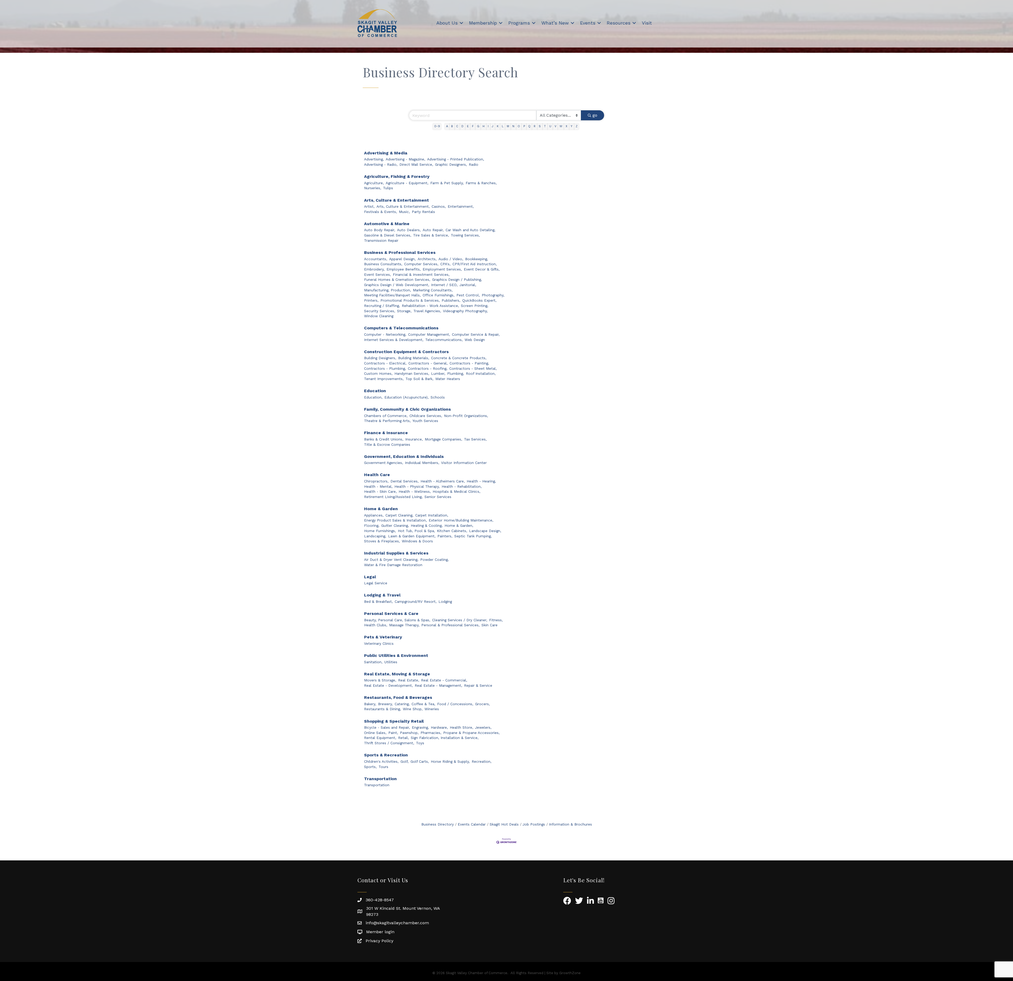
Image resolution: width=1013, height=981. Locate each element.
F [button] (473, 126)
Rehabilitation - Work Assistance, (430, 306)
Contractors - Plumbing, (385, 368)
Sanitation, (373, 662)
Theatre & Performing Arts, (387, 421)
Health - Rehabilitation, (462, 486)
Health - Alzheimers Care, (443, 481)
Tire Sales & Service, (431, 235)
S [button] (540, 126)
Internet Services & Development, (393, 340)
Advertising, (374, 159)
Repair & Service (478, 685)
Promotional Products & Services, (410, 300)
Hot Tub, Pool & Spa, (416, 531)
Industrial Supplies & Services (396, 553)
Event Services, (377, 274)
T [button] (545, 126)
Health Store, (461, 727)
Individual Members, (422, 463)
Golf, (404, 761)
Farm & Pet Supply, (447, 183)
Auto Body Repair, (379, 230)
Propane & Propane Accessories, (471, 733)
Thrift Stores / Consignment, (389, 743)
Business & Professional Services (400, 252)
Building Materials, (413, 358)
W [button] (561, 126)
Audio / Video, (450, 259)
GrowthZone (570, 973)
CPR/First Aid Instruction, (474, 264)
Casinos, (439, 206)
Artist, (369, 206)
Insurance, (414, 439)
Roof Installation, (481, 373)
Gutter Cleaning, (395, 525)
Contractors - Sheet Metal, (473, 368)
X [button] (566, 126)
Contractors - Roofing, (427, 368)
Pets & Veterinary (383, 636)
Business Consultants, (383, 264)
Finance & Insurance (386, 432)
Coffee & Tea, (423, 704)
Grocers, (482, 704)
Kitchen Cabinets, (452, 531)
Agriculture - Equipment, (407, 183)
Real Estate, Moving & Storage (397, 673)
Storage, (404, 311)
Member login (380, 931)
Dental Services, (404, 481)
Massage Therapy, (404, 625)
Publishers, (451, 300)
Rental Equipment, (380, 738)
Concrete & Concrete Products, (458, 358)
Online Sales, (375, 733)
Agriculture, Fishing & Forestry (396, 176)
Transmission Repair (381, 240)
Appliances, (374, 515)
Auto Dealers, (409, 230)
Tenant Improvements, (384, 379)
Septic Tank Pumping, (473, 536)
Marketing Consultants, (433, 290)
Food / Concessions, (455, 704)
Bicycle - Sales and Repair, (387, 727)
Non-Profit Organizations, (466, 416)
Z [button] (576, 126)
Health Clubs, (375, 625)
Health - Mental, (378, 486)
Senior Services (437, 497)
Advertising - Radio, (381, 164)
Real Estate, (408, 680)
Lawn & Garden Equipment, (412, 536)
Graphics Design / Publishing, (457, 279)
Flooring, (371, 525)
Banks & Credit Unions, (383, 439)
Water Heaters (447, 379)
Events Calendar (472, 824)
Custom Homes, (378, 373)
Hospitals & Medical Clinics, (456, 491)
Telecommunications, (444, 340)
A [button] (447, 126)
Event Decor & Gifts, (482, 269)
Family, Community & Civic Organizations (407, 409)
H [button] (483, 126)
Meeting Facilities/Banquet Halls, (392, 295)
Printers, (371, 300)
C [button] (457, 126)
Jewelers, (483, 727)
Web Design (475, 340)
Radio (473, 164)
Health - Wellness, (415, 491)
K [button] (498, 126)
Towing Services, (465, 235)
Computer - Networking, (385, 334)
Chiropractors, (376, 481)
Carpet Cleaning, (399, 515)
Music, (404, 212)
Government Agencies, (383, 463)
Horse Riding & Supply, (450, 761)
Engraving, (420, 727)
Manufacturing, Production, (387, 290)
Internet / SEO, (444, 285)
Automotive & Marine (386, 223)
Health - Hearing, (481, 481)
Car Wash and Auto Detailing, (470, 230)
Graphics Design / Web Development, (396, 285)
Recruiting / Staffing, (382, 306)
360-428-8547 (380, 899)
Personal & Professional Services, (450, 625)
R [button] (535, 126)
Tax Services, (475, 439)
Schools (438, 397)
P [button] (524, 126)
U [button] (550, 126)
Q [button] (529, 126)
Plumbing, (455, 373)
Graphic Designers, (451, 164)
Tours (383, 767)
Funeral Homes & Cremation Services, (397, 279)
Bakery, (370, 704)
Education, (373, 397)
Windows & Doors (417, 541)
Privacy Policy (379, 940)
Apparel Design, (402, 259)
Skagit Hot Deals (504, 824)
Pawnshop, (409, 733)
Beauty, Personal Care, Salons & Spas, (397, 620)
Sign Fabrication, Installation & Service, (445, 738)
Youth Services (425, 421)
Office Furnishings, (439, 295)
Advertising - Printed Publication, (455, 159)
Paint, (393, 733)
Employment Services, (442, 269)
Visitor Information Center (464, 463)
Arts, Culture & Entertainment (396, 200)
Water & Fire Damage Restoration (393, 565)
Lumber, (438, 373)
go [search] (594, 115)
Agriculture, (374, 183)
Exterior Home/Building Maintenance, (461, 520)
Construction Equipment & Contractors (406, 351)
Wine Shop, (413, 709)
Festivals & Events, (380, 212)
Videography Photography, (465, 311)
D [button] (462, 126)
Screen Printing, (474, 306)
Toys (420, 743)
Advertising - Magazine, (405, 159)
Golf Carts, (419, 761)
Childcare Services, (425, 416)
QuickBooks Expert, (479, 300)
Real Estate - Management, (438, 685)
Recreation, (481, 761)
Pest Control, (468, 295)
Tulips (388, 188)
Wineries (431, 709)
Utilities (390, 662)
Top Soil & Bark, (419, 379)
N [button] (513, 126)
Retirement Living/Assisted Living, (393, 497)
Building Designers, (380, 358)
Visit (647, 23)
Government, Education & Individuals (404, 456)
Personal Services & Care (391, 613)
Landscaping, (375, 536)
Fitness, (496, 620)
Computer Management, (429, 334)
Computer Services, (421, 264)
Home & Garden (381, 508)
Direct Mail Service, (416, 164)
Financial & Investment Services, (421, 274)
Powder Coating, (434, 559)
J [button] (492, 126)
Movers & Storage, (380, 680)
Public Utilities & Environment (396, 655)
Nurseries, (372, 188)
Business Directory (437, 824)
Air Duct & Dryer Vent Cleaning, (391, 559)
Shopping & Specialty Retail (394, 721)
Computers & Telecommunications (401, 327)
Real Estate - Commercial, (444, 680)
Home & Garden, (459, 525)
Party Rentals (423, 212)
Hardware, (439, 727)
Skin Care (489, 625)
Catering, (402, 704)
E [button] (468, 126)
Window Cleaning (378, 316)
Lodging (445, 601)
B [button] (452, 126)
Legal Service (375, 583)
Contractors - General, (428, 363)
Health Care (377, 474)
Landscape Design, (485, 531)
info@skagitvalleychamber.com (397, 922)
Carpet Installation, (431, 515)
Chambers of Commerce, (386, 416)
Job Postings (534, 824)
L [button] (503, 126)
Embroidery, (374, 269)
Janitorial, (468, 285)
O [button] (519, 126)
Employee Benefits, (403, 269)
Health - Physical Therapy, (417, 486)
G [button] (478, 126)
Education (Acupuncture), (406, 397)
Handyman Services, (411, 373)
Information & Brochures (570, 824)
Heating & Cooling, (427, 525)
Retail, (403, 738)
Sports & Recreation (386, 754)
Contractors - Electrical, (385, 363)
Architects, (427, 259)
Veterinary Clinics (379, 643)
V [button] (555, 126)
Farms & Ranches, (481, 183)
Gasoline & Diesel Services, (387, 235)
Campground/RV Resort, (416, 601)
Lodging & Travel (382, 595)
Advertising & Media (385, 152)
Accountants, (375, 259)
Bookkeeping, (476, 259)
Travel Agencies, (427, 311)
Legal (370, 576)
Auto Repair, (433, 230)
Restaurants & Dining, (382, 709)
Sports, (370, 767)
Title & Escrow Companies (387, 444)
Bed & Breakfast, (378, 601)
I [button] (488, 126)
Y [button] (571, 126)
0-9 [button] (437, 126)
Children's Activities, (381, 761)
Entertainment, (461, 206)
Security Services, (379, 311)
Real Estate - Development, (388, 685)
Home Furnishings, (380, 531)
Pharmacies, (431, 733)
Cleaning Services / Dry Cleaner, (459, 620)
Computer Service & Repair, (476, 334)
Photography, (493, 295)
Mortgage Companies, (443, 439)
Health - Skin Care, (380, 491)
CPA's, (445, 264)
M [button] (508, 126)
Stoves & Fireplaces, (382, 541)
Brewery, (385, 704)
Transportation (380, 778)
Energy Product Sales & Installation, (395, 520)
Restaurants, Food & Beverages (398, 697)
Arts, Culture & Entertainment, (403, 206)
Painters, (444, 536)
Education (375, 390)
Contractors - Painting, (469, 363)
